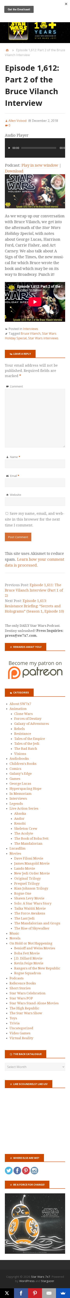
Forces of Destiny (27, 719)
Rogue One (22, 893)
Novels (15, 938)
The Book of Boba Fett (31, 838)
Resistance (22, 734)
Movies (15, 853)
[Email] (49, 1293)
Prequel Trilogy (27, 883)
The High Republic (24, 1008)
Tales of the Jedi (26, 743)
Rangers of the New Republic (37, 968)
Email (14, 476)
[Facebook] (21, 1293)
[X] (7, 1293)
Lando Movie (24, 868)
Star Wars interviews (43, 338)
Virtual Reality (21, 1038)
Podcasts (17, 978)
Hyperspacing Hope (25, 788)
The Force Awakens (29, 913)
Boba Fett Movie (27, 953)
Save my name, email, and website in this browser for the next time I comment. (34, 519)
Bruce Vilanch (30, 333)
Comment (16, 386)
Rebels (19, 729)
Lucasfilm (17, 848)
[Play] (9, 147)
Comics (15, 769)
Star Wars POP (21, 998)
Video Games (20, 1033)
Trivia (15, 1023)
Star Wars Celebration (28, 993)
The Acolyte (23, 833)
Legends (16, 804)
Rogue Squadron (27, 973)
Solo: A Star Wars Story (33, 903)
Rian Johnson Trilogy (31, 888)
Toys (13, 1018)
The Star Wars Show (26, 1013)
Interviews (30, 329)
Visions (20, 754)
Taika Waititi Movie (30, 908)
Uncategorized (21, 1028)
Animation (18, 709)
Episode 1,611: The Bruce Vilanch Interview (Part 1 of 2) (34, 590)
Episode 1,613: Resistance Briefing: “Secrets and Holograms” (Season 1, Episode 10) (34, 606)
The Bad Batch (25, 749)
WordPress (27, 1281)
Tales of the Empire (29, 739)
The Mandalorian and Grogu (37, 923)
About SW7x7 (20, 704)
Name (15, 457)
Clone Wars (23, 714)
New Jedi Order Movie (32, 873)
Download (14, 171)
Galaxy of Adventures (31, 724)
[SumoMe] (63, 1293)
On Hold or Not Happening (31, 943)
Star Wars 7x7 (40, 1277)
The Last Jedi (24, 918)
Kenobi (20, 823)
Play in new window (39, 165)
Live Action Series (24, 808)
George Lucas (20, 783)
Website (15, 495)
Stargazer (47, 1281)
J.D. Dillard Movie (28, 958)
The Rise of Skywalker (32, 928)
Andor (19, 819)
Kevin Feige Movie (28, 963)
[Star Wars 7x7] (35, 30)
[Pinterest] (35, 1293)
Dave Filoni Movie (28, 858)
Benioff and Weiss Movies (34, 948)
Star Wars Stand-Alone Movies (34, 1003)
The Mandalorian (28, 843)
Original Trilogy (27, 878)
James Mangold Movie (32, 863)
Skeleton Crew (25, 828)
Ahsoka (20, 813)
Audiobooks (19, 758)
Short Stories (20, 988)
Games (15, 779)
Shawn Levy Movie (29, 898)
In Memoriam (21, 794)
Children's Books (23, 764)
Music (14, 933)
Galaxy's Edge (21, 773)
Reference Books (23, 983)
